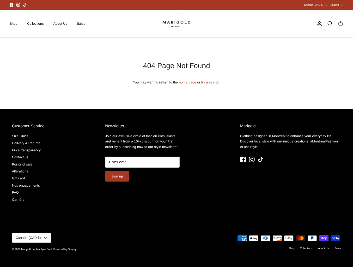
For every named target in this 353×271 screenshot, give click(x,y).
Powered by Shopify (65, 249)
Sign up (117, 176)
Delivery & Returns (26, 143)
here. (202, 7)
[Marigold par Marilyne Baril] (176, 23)
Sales (81, 23)
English (334, 4)
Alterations (20, 171)
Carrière (18, 199)
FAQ (15, 192)
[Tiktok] (25, 5)
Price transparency (26, 150)
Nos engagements (26, 185)
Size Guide (20, 136)
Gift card (18, 178)
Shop (14, 23)
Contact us (20, 157)
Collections (35, 23)
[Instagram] (18, 5)
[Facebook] (11, 5)
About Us (60, 23)
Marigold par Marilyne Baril (36, 249)
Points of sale (22, 164)
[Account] (318, 24)
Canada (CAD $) (313, 4)
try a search (210, 82)
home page (187, 82)
